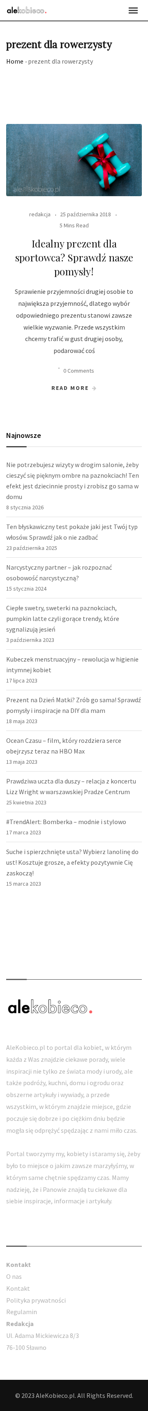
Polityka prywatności (36, 1300)
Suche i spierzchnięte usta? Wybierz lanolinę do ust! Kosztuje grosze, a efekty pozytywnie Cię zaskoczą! (72, 862)
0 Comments (78, 370)
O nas (14, 1276)
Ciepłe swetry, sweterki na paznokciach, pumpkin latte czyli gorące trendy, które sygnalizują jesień (62, 618)
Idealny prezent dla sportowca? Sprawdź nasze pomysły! (74, 257)
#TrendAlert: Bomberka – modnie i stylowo (66, 822)
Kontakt (18, 1288)
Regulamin (21, 1312)
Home (14, 61)
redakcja (40, 214)
